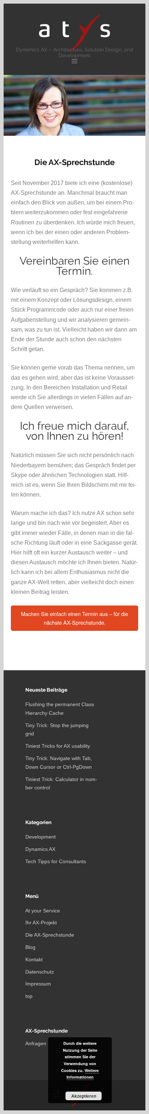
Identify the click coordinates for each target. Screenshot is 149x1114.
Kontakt (34, 959)
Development (40, 837)
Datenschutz (39, 972)
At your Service (42, 910)
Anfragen (35, 1043)
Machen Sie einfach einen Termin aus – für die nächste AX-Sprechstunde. (74, 618)
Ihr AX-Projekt (41, 922)
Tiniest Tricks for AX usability (57, 746)
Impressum (38, 984)
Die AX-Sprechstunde (49, 935)
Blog (30, 947)
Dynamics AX (40, 849)
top (29, 996)
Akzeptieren (83, 1096)
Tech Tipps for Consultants (55, 861)
